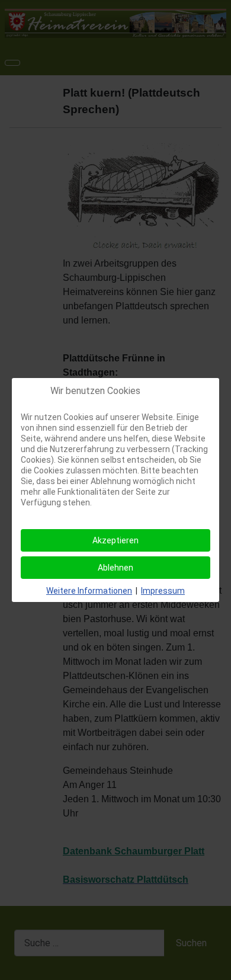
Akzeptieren (115, 540)
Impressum (163, 590)
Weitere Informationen (89, 590)
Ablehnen (115, 567)
